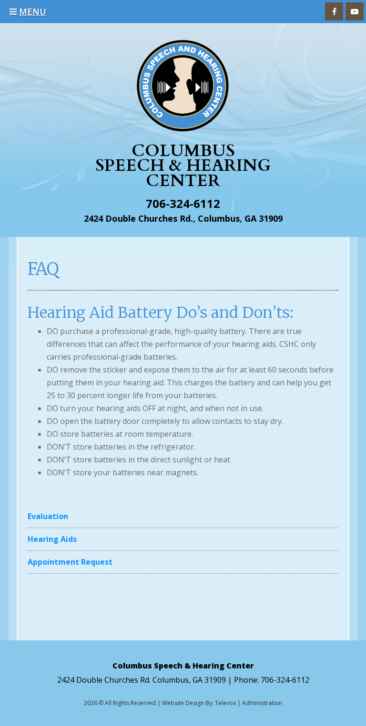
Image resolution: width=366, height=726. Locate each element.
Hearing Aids (52, 539)
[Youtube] (355, 11)
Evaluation (48, 516)
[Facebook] (334, 11)
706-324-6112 (183, 203)
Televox (225, 703)
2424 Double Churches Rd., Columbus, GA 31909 (183, 218)
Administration (262, 703)
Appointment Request (70, 562)
